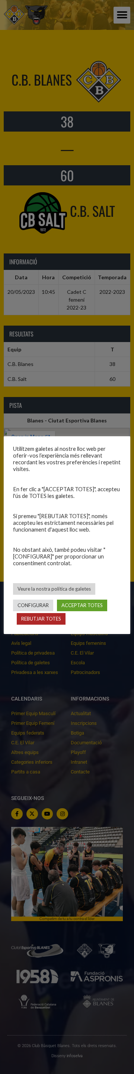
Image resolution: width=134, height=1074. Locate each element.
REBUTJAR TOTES (41, 619)
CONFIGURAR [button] (33, 605)
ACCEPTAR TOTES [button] (82, 605)
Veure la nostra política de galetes (54, 589)
